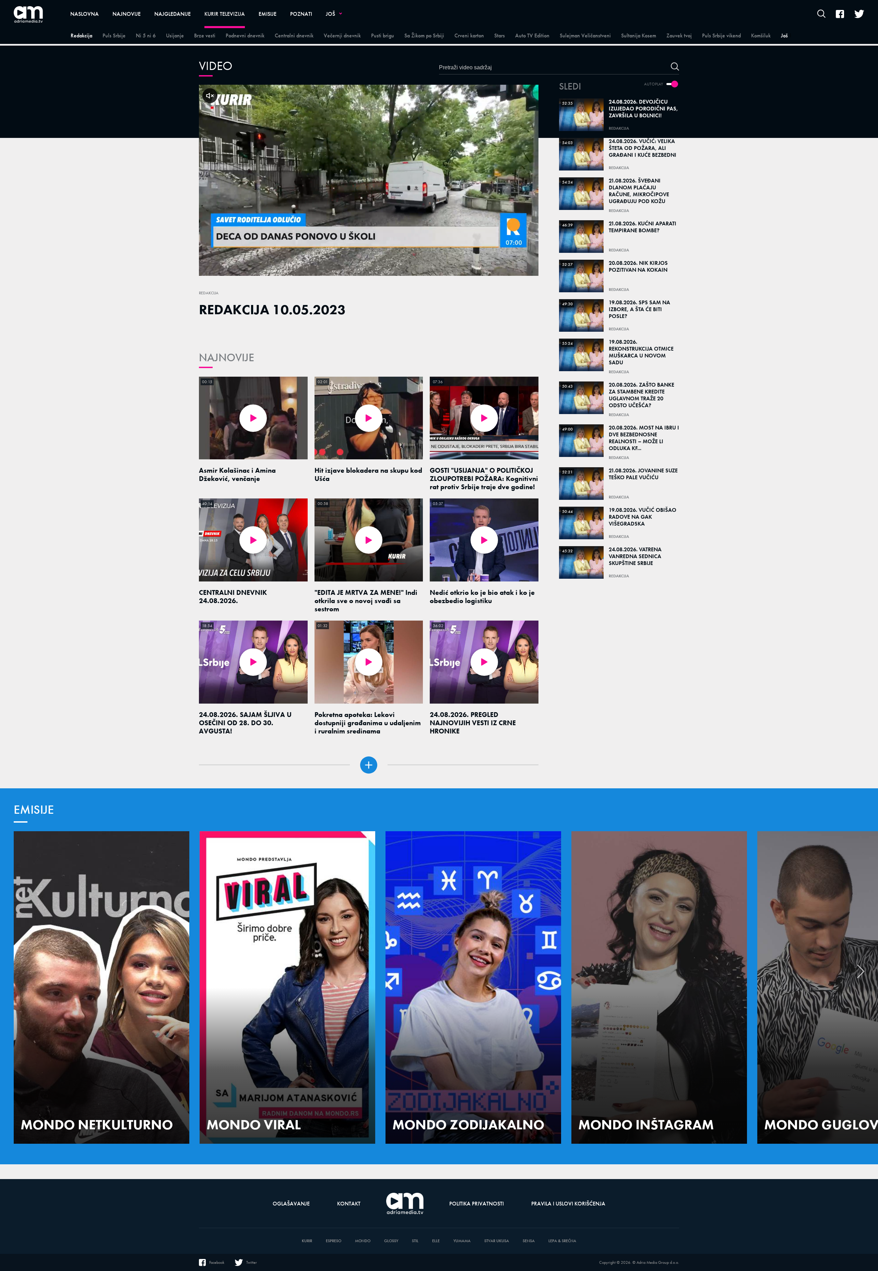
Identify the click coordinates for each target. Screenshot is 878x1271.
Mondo (362, 1241)
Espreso (333, 1241)
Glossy (391, 1241)
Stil (415, 1241)
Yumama (462, 1241)
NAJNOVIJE (226, 358)
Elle (436, 1241)
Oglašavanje (291, 1203)
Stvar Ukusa (496, 1241)
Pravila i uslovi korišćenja (568, 1203)
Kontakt (348, 1203)
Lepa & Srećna (562, 1241)
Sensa (529, 1241)
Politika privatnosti (476, 1203)
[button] (861, 975)
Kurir (307, 1241)
